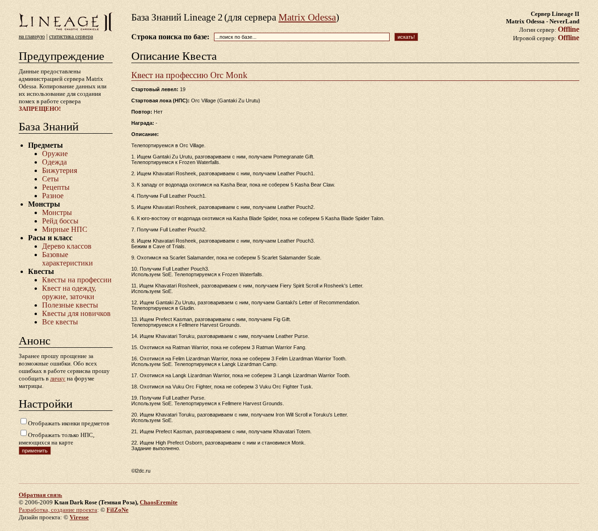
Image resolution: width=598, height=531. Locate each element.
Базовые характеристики (67, 259)
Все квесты (60, 322)
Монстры (57, 212)
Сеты (50, 179)
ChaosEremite (159, 502)
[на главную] (66, 30)
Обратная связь (40, 494)
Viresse (79, 517)
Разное (53, 196)
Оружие (55, 154)
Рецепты (56, 187)
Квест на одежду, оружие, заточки (69, 292)
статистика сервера (71, 36)
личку (57, 378)
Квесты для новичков (76, 313)
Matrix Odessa (307, 17)
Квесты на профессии (77, 280)
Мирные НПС (64, 229)
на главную (32, 36)
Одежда (54, 162)
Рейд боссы (60, 221)
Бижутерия (59, 170)
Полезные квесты (70, 305)
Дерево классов (67, 246)
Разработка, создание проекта (58, 509)
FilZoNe (117, 509)
